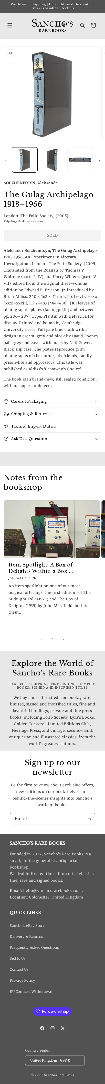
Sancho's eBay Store (27, 925)
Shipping (10, 221)
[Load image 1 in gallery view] (24, 160)
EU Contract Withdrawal (31, 991)
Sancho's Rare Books (59, 1075)
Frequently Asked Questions (34, 947)
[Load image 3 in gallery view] (80, 160)
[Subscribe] (89, 818)
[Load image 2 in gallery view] (52, 160)
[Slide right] (99, 161)
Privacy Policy (22, 980)
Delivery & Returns (26, 936)
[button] (9, 25)
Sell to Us (18, 958)
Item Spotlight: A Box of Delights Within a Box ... (41, 568)
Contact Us (19, 969)
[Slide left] (5, 161)
